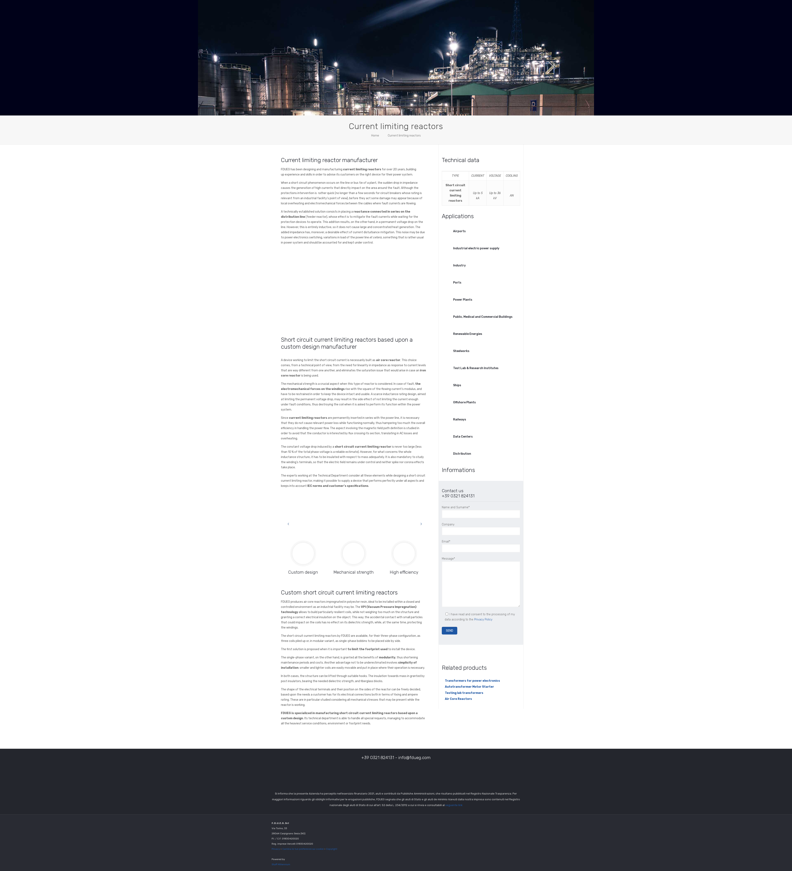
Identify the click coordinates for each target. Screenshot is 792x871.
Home (375, 135)
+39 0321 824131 (458, 495)
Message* (448, 558)
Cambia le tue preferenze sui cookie (303, 848)
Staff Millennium (281, 864)
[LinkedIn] (505, 823)
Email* (446, 541)
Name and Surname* (456, 507)
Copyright (331, 848)
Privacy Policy (483, 619)
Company (448, 524)
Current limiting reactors (404, 135)
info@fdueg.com (414, 757)
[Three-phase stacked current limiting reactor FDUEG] (391, 287)
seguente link (453, 805)
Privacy (276, 848)
